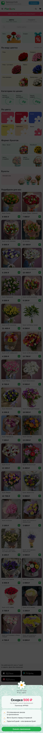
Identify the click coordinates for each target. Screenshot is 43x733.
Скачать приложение (21, 729)
